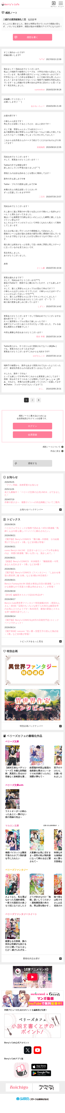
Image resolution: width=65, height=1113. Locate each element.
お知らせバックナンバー (31, 509)
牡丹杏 (31, 19)
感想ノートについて (51, 447)
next (38, 400)
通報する (32, 463)
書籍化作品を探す (31, 958)
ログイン (54, 6)
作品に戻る (55, 451)
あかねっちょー (38, 106)
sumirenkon (40, 90)
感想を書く (32, 37)
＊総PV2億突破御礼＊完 (14, 19)
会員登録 (32, 434)
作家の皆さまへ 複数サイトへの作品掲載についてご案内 (32, 502)
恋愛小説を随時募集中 (50, 825)
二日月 (42, 197)
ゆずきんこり (39, 356)
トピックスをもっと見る (31, 641)
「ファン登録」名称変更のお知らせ (21, 485)
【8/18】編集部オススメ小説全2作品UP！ (25, 595)
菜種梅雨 (41, 147)
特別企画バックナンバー (31, 726)
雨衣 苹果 (40, 336)
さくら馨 (41, 268)
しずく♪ (41, 306)
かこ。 (42, 389)
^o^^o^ (42, 59)
